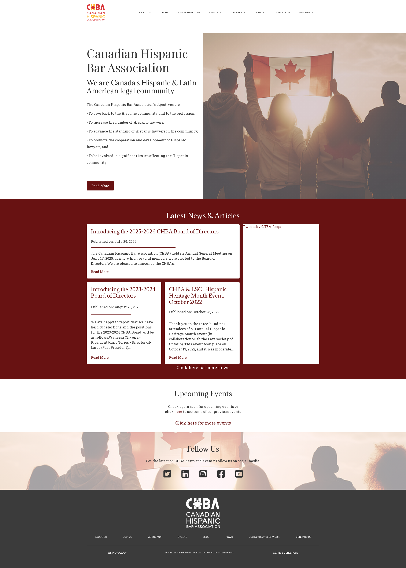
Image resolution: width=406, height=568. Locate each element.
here (178, 411)
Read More (100, 271)
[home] (96, 12)
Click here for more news (203, 367)
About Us (145, 12)
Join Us (163, 12)
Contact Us (282, 12)
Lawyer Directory (188, 12)
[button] (215, 12)
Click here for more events (203, 423)
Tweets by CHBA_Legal (263, 226)
